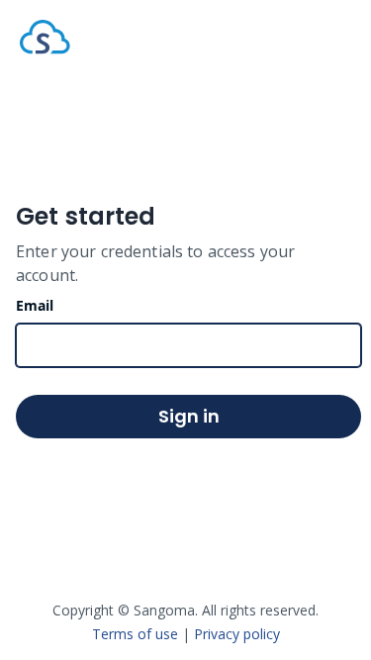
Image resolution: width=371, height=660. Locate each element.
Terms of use (135, 633)
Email (34, 305)
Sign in (189, 416)
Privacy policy (237, 633)
